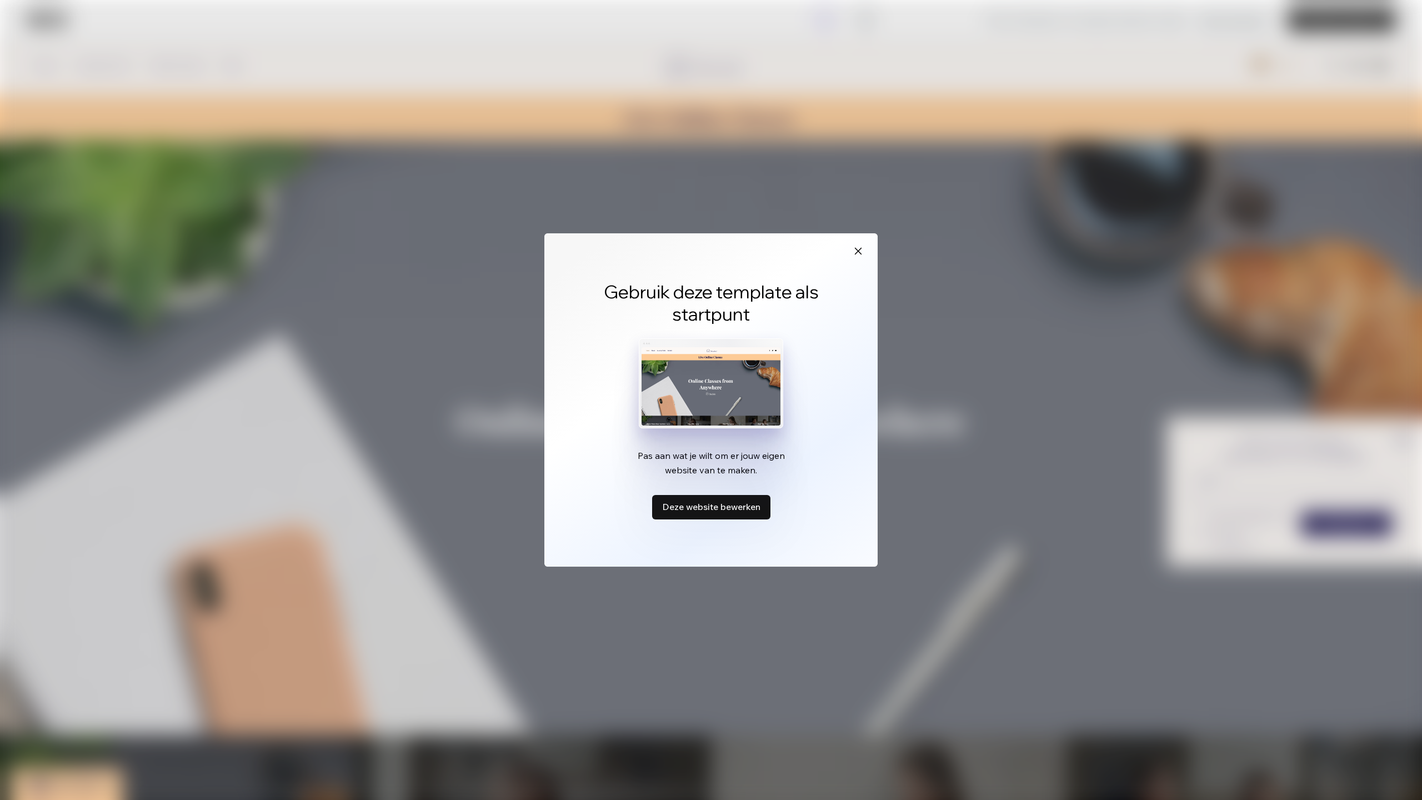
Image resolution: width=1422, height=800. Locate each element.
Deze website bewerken (711, 506)
